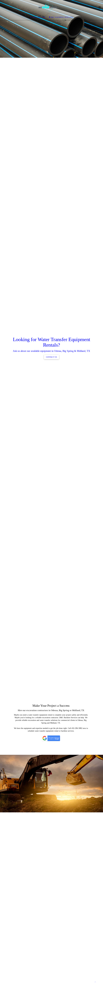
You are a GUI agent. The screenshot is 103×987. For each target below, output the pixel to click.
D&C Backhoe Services (62, 17)
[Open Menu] (100, 7)
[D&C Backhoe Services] (49, 7)
